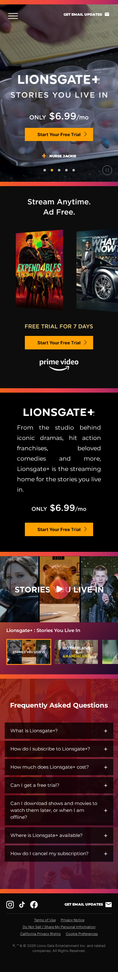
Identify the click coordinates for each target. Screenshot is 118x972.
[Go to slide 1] (44, 170)
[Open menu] (15, 16)
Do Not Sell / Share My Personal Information (59, 927)
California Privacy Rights (40, 934)
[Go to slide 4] (66, 170)
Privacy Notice (72, 920)
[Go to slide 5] (73, 170)
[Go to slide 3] (59, 170)
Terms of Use (45, 920)
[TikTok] (22, 904)
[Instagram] (10, 904)
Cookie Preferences (82, 934)
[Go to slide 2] (52, 170)
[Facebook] (34, 904)
